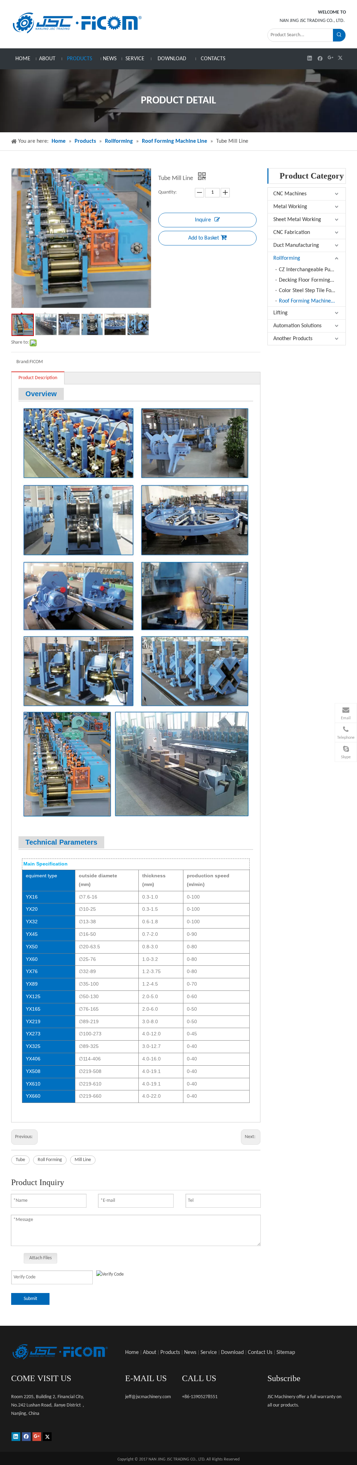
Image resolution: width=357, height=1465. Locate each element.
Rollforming (286, 258)
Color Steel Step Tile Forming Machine (312, 290)
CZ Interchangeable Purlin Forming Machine (312, 270)
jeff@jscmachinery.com (148, 1397)
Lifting (280, 313)
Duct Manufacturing (296, 245)
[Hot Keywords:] (339, 35)
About (149, 1352)
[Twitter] (341, 58)
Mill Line (83, 1159)
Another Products (292, 339)
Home (132, 1352)
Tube (20, 1159)
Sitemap (285, 1352)
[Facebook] (320, 58)
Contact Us (260, 1352)
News (190, 1352)
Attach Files (40, 1258)
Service (208, 1352)
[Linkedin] (309, 58)
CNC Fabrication (291, 232)
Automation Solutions (297, 326)
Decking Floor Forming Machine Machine (312, 280)
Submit (30, 1298)
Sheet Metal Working (297, 219)
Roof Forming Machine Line (310, 301)
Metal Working (290, 207)
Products (170, 1352)
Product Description (37, 378)
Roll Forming (50, 1159)
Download (232, 1352)
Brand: (23, 362)
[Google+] (330, 58)
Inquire (203, 220)
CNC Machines (289, 194)
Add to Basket (203, 238)
